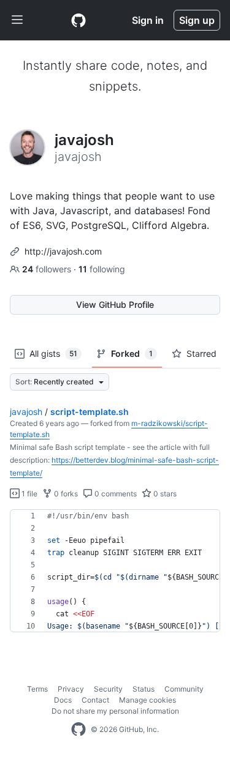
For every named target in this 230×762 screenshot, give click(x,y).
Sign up (197, 20)
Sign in (148, 20)
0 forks (65, 493)
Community (184, 688)
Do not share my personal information (115, 710)
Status (143, 688)
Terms (37, 688)
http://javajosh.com (63, 251)
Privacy (71, 688)
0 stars (164, 493)
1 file (28, 493)
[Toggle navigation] (17, 20)
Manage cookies (147, 699)
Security (108, 688)
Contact (95, 699)
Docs (63, 699)
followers (48, 269)
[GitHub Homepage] (78, 730)
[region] (115, 571)
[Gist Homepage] (78, 20)
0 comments (115, 493)
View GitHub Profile (115, 304)
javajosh (26, 411)
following (102, 269)
